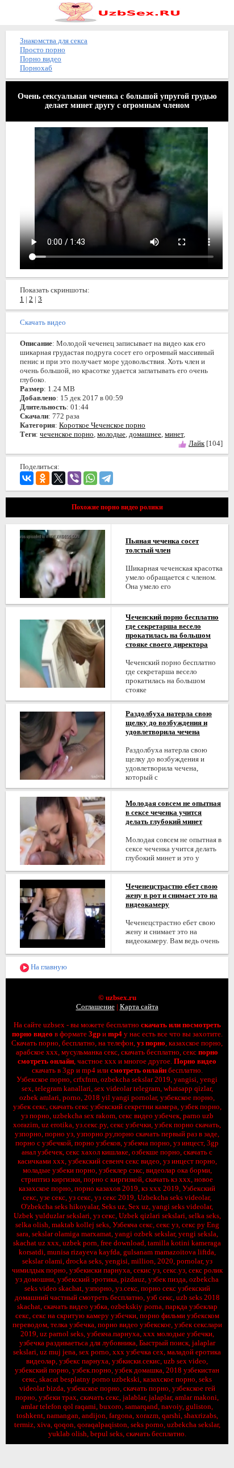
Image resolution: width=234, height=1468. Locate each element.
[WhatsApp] (90, 478)
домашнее (145, 434)
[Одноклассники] (42, 478)
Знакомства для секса (53, 40)
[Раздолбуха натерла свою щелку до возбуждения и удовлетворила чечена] (62, 745)
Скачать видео (43, 322)
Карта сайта (139, 1006)
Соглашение (95, 1006)
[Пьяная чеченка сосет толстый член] (62, 563)
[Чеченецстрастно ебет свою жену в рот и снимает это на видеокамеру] (62, 913)
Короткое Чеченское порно (102, 425)
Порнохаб (36, 68)
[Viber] (74, 478)
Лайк (196, 443)
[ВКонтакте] (27, 478)
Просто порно (42, 49)
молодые (111, 434)
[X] (58, 478)
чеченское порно (67, 434)
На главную (48, 967)
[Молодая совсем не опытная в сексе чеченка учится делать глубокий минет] (62, 830)
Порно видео (40, 59)
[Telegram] (106, 478)
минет (174, 434)
